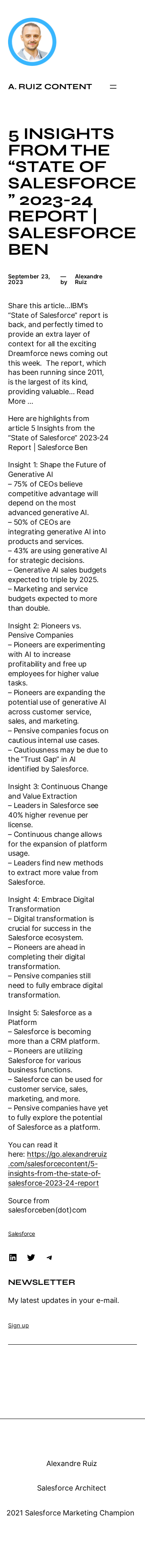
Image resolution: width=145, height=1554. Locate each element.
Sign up (18, 1325)
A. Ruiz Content (50, 87)
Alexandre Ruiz (71, 1463)
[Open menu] (113, 87)
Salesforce (21, 1233)
